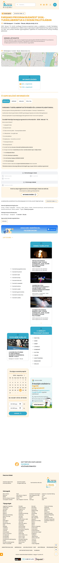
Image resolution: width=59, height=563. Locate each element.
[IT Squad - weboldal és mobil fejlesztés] (39, 559)
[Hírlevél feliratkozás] (41, 5)
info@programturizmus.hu (10, 43)
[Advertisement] (18, 451)
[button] (29, 59)
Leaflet (56, 66)
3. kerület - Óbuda (19, 23)
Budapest (10, 23)
